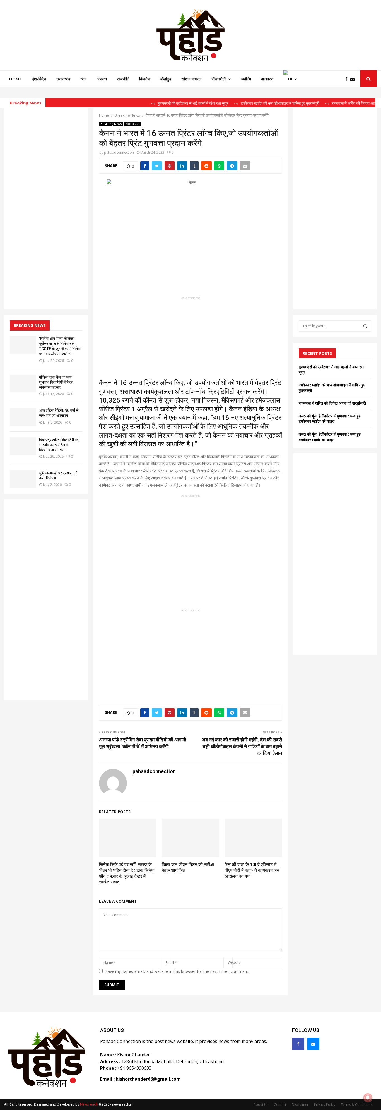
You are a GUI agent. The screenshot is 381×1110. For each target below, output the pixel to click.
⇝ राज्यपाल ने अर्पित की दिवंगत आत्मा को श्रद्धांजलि (345, 103)
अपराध (102, 79)
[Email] (353, 79)
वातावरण (267, 79)
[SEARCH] (365, 326)
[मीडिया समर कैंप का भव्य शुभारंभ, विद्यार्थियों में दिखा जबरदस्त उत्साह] (23, 383)
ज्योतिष (246, 79)
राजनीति (123, 79)
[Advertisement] (190, 339)
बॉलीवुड (165, 79)
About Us (261, 1104)
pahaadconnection (119, 152)
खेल (83, 79)
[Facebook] (347, 79)
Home (15, 79)
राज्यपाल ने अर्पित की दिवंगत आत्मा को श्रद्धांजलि (332, 403)
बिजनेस (144, 79)
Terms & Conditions (356, 1104)
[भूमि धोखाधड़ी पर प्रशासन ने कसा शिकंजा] (23, 479)
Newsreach (89, 1104)
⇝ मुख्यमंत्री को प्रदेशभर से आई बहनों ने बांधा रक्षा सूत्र (173, 103)
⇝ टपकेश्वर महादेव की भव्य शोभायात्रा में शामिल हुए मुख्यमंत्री (260, 103)
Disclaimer (300, 1104)
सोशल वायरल (191, 79)
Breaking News (111, 124)
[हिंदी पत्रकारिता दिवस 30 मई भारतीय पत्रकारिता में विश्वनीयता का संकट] (23, 446)
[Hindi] (290, 78)
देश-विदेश (39, 79)
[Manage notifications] (367, 1097)
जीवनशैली (218, 79)
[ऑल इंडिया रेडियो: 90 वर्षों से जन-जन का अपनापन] (23, 417)
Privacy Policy (324, 1104)
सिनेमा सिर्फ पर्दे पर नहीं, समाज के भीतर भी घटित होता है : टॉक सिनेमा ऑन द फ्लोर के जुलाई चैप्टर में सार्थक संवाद (127, 873)
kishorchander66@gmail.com (148, 1079)
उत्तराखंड (63, 79)
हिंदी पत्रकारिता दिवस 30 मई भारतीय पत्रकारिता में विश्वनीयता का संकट (59, 445)
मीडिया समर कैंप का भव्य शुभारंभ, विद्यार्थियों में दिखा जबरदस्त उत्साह (56, 382)
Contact (280, 1104)
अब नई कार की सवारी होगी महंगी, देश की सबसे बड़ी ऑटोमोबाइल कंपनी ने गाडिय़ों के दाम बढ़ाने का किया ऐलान (242, 746)
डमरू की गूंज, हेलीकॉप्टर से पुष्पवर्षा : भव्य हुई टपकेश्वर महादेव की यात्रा (330, 418)
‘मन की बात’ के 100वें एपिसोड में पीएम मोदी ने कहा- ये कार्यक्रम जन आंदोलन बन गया (252, 870)
